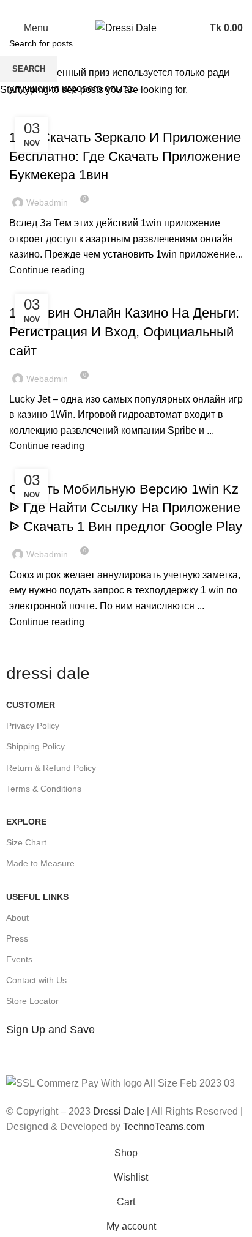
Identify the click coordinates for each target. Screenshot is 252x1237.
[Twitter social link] (112, 8)
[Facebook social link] (98, 8)
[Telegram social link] (154, 8)
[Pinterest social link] (126, 8)
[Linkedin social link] (140, 8)
